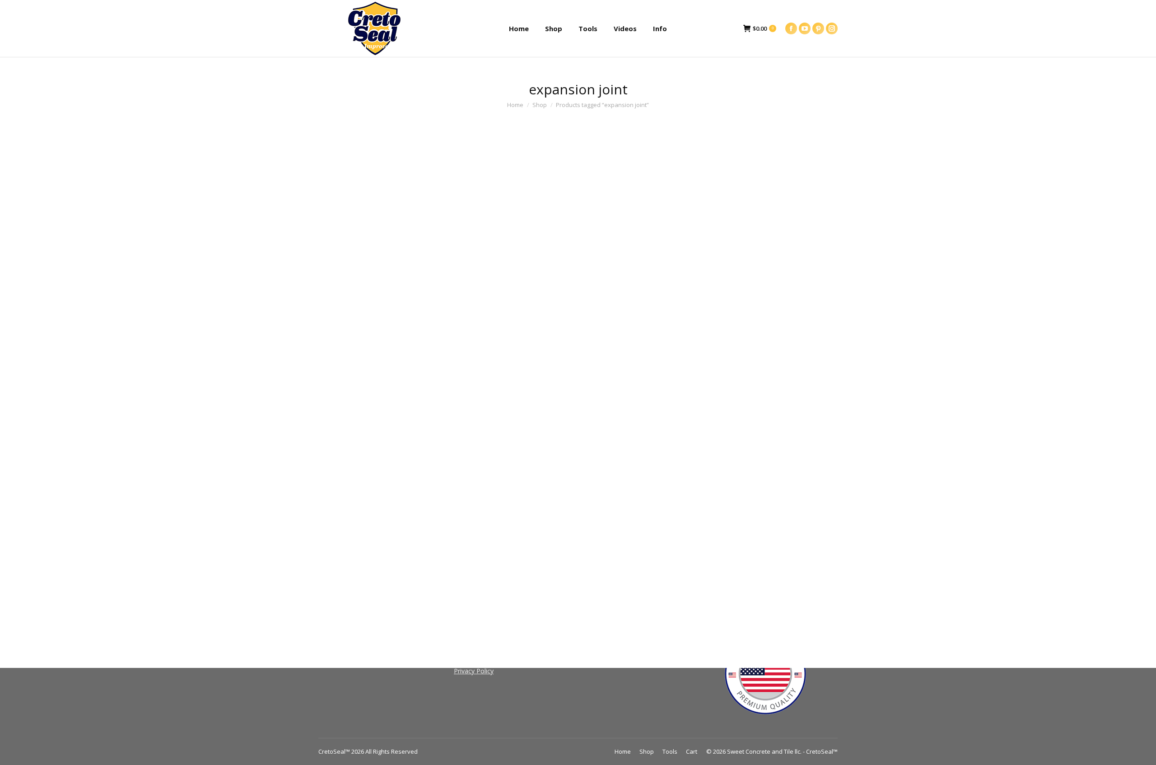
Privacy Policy (474, 671)
